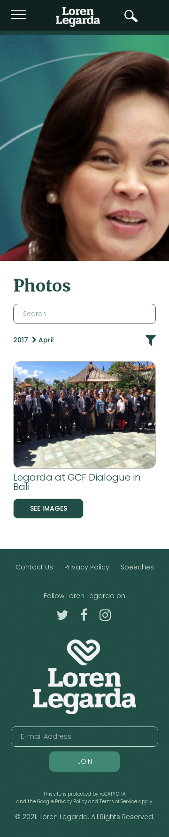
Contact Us (34, 567)
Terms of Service (118, 801)
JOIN (84, 761)
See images (48, 508)
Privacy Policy (86, 567)
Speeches (137, 567)
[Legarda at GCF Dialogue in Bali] (84, 416)
